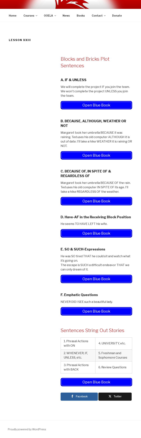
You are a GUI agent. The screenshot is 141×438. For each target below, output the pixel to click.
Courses (29, 15)
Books (81, 15)
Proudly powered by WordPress (27, 429)
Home (13, 15)
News (66, 15)
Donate (117, 15)
